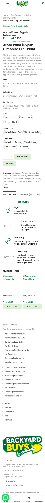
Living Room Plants (32, 178)
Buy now (9, 163)
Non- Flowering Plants (12, 181)
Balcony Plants (21, 173)
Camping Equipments (14, 358)
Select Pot (8, 128)
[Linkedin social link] (19, 187)
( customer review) (21, 41)
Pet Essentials (10, 354)
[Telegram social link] (22, 187)
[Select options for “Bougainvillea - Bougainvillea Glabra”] (32, 306)
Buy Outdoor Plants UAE (21, 15)
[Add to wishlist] (4, 167)
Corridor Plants (19, 176)
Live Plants (18, 178)
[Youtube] (19, 429)
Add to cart (22, 157)
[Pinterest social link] (16, 187)
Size (5, 113)
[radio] (10, 117)
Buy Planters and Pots (14, 362)
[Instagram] (5, 429)
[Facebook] (12, 429)
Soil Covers (8, 138)
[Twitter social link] (13, 187)
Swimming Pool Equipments (17, 350)
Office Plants (29, 181)
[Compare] (4, 170)
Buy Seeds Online (12, 346)
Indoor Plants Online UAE (15, 334)
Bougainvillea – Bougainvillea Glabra (32, 297)
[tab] (9, 194)
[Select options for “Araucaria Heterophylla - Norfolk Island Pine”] (12, 306)
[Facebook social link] (11, 187)
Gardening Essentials (14, 342)
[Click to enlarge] (7, 23)
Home (6, 15)
